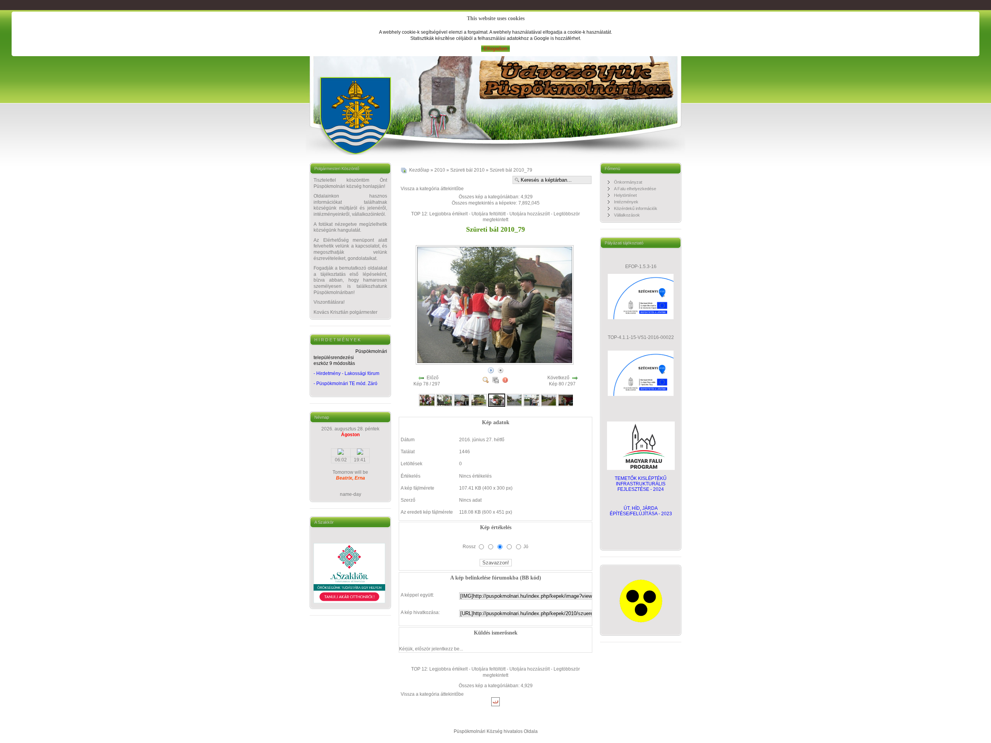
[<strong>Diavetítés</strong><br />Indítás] (491, 370)
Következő (558, 377)
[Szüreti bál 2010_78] (479, 399)
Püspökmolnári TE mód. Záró (346, 383)
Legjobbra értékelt (448, 214)
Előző (433, 377)
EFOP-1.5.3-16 (641, 266)
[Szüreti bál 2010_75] (427, 399)
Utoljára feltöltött (488, 214)
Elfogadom (495, 49)
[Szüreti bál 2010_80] (514, 399)
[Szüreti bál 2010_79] (495, 362)
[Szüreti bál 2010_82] (549, 399)
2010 (439, 170)
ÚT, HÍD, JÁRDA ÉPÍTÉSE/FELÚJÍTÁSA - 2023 (641, 511)
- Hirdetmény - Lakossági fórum (346, 373)
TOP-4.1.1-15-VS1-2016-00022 (641, 337)
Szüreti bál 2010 (467, 170)
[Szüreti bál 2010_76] (444, 399)
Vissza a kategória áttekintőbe (432, 188)
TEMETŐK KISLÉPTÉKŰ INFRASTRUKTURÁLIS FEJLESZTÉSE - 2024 (641, 484)
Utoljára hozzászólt (529, 214)
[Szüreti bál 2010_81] (531, 399)
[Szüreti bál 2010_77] (462, 399)
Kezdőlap (419, 170)
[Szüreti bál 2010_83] (566, 399)
